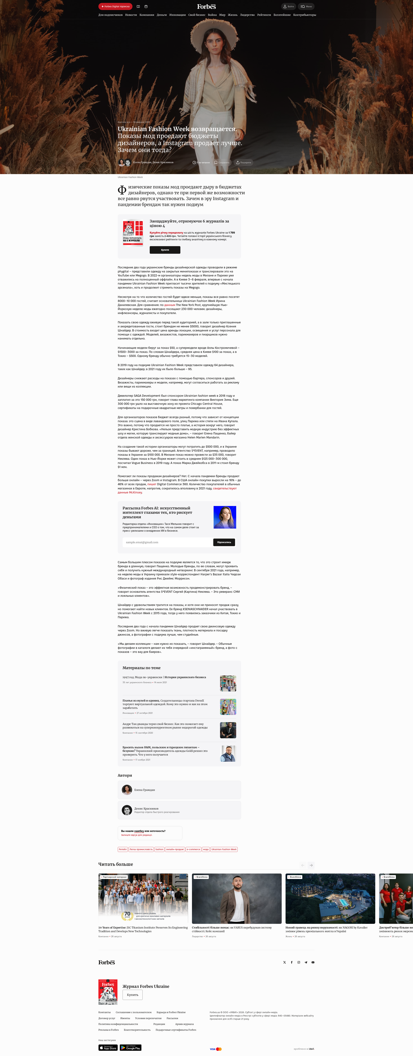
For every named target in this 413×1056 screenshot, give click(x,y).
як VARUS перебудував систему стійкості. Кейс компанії (232, 929)
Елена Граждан (142, 162)
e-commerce (193, 849)
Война (212, 14)
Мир (222, 14)
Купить (132, 995)
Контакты (104, 1012)
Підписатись (224, 542)
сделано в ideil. (304, 1049)
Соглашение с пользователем (133, 1012)
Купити (165, 250)
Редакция (159, 1024)
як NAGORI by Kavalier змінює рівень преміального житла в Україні (327, 929)
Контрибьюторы (304, 14)
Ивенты (125, 1018)
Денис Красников (163, 162)
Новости (131, 14)
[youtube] (313, 962)
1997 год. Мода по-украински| (164, 677)
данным (169, 304)
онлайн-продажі (175, 849)
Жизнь (232, 14)
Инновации (177, 14)
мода (206, 849)
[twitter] (284, 962)
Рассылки (172, 1018)
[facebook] (291, 962)
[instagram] (298, 962)
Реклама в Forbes (108, 1029)
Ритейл (123, 849)
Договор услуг (106, 1018)
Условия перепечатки (148, 1018)
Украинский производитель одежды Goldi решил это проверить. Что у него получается (165, 751)
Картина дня (124, 122)
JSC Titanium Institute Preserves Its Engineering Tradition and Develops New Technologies (143, 929)
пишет (151, 484)
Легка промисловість (141, 849)
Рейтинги (264, 14)
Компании (147, 14)
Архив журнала (184, 1024)
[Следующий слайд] (311, 865)
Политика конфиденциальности (118, 1024)
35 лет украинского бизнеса (137, 682)
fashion (159, 849)
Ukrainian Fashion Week (224, 849)
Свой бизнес (196, 14)
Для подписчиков (110, 14)
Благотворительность (137, 1029)
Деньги (162, 14)
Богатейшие (282, 14)
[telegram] (305, 962)
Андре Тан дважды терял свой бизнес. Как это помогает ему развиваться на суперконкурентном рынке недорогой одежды (165, 725)
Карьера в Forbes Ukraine (171, 1012)
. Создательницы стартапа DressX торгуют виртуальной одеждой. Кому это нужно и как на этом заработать (165, 704)
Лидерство (247, 14)
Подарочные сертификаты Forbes (176, 1029)
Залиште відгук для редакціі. (136, 835)
